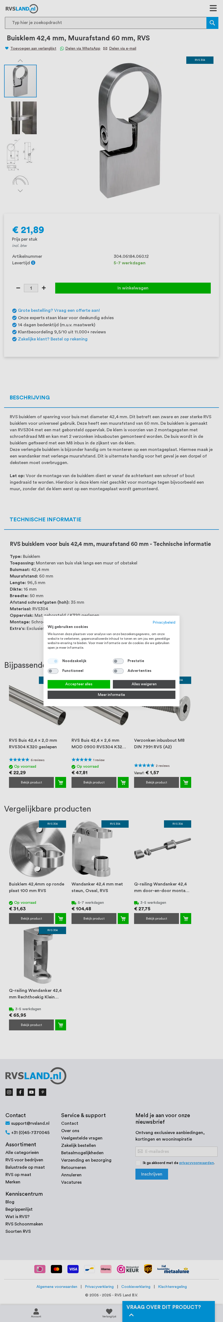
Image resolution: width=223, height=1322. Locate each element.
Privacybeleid (164, 622)
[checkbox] (118, 661)
